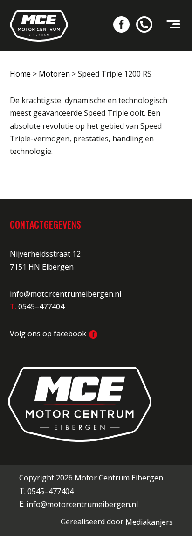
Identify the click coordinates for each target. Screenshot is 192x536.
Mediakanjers (149, 522)
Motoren (54, 74)
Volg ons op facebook (49, 333)
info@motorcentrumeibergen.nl (65, 294)
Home (20, 74)
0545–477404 (50, 491)
